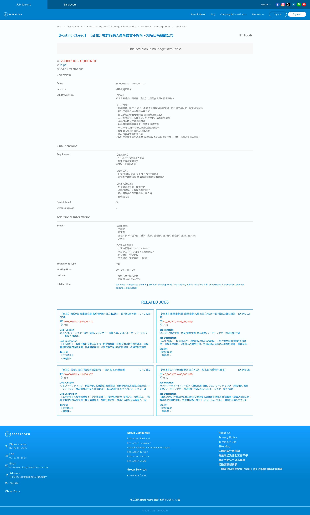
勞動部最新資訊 (228, 464)
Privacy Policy (228, 437)
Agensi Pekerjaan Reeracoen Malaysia (148, 447)
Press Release (198, 14)
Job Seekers (23, 4)
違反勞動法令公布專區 (232, 460)
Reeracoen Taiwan (137, 451)
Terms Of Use (228, 441)
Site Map (224, 446)
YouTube (14, 482)
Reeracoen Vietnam (138, 456)
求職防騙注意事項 (229, 451)
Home (59, 26)
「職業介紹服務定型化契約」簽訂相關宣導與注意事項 (251, 469)
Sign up (297, 14)
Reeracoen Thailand (138, 438)
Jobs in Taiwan (74, 26)
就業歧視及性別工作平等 (233, 455)
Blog (213, 14)
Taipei (63, 65)
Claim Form (12, 491)
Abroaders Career (137, 475)
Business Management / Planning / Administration (111, 26)
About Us (225, 432)
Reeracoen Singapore (139, 443)
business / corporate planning (155, 26)
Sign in (277, 14)
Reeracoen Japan (137, 461)
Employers (70, 4)
